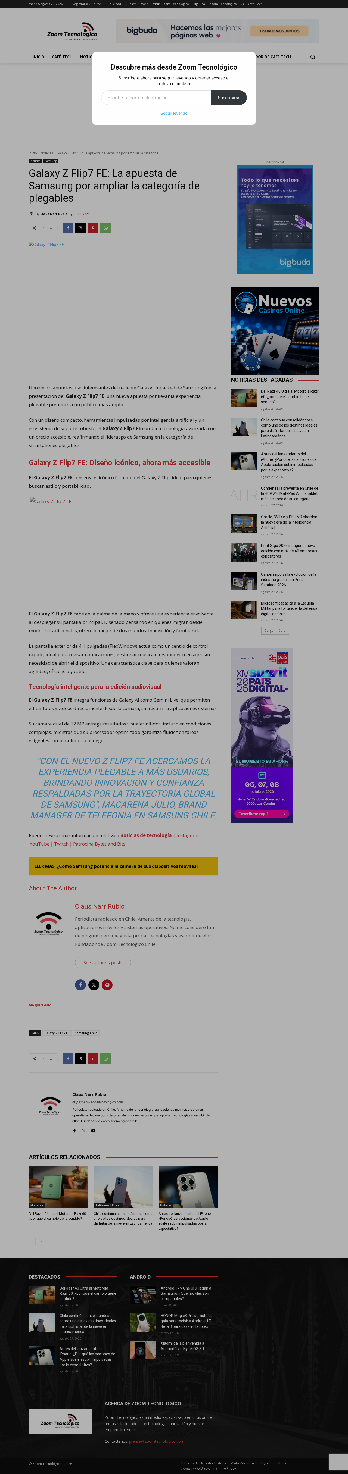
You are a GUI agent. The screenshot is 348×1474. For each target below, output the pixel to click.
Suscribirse (229, 97)
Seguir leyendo (174, 113)
